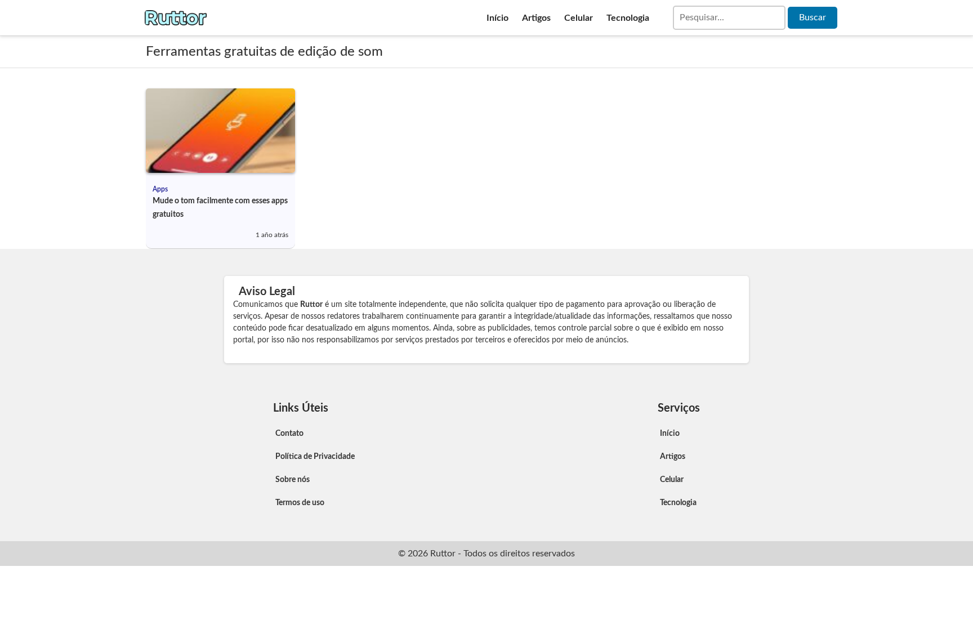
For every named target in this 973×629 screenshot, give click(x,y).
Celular (578, 18)
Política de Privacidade (315, 457)
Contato (289, 434)
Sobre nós (292, 480)
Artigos (536, 18)
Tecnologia (627, 18)
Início (497, 18)
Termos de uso (299, 503)
